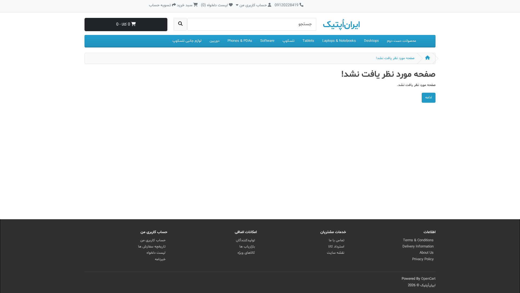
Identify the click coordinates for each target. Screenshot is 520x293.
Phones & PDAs (239, 40)
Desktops (371, 40)
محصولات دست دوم (401, 40)
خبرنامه (160, 259)
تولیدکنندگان (245, 240)
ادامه (428, 97)
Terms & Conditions (418, 240)
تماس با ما (336, 240)
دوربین (214, 40)
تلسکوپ (288, 40)
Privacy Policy (423, 259)
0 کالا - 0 (123, 24)
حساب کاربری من (152, 240)
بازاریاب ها (247, 246)
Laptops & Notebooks (339, 40)
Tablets (308, 40)
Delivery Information (418, 246)
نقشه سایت (335, 252)
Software (267, 40)
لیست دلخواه (156, 252)
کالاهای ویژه (246, 252)
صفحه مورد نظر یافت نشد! (395, 58)
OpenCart (428, 278)
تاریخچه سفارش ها (151, 246)
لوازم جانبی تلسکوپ (187, 40)
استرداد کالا (336, 246)
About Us (427, 252)
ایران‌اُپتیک (341, 25)
